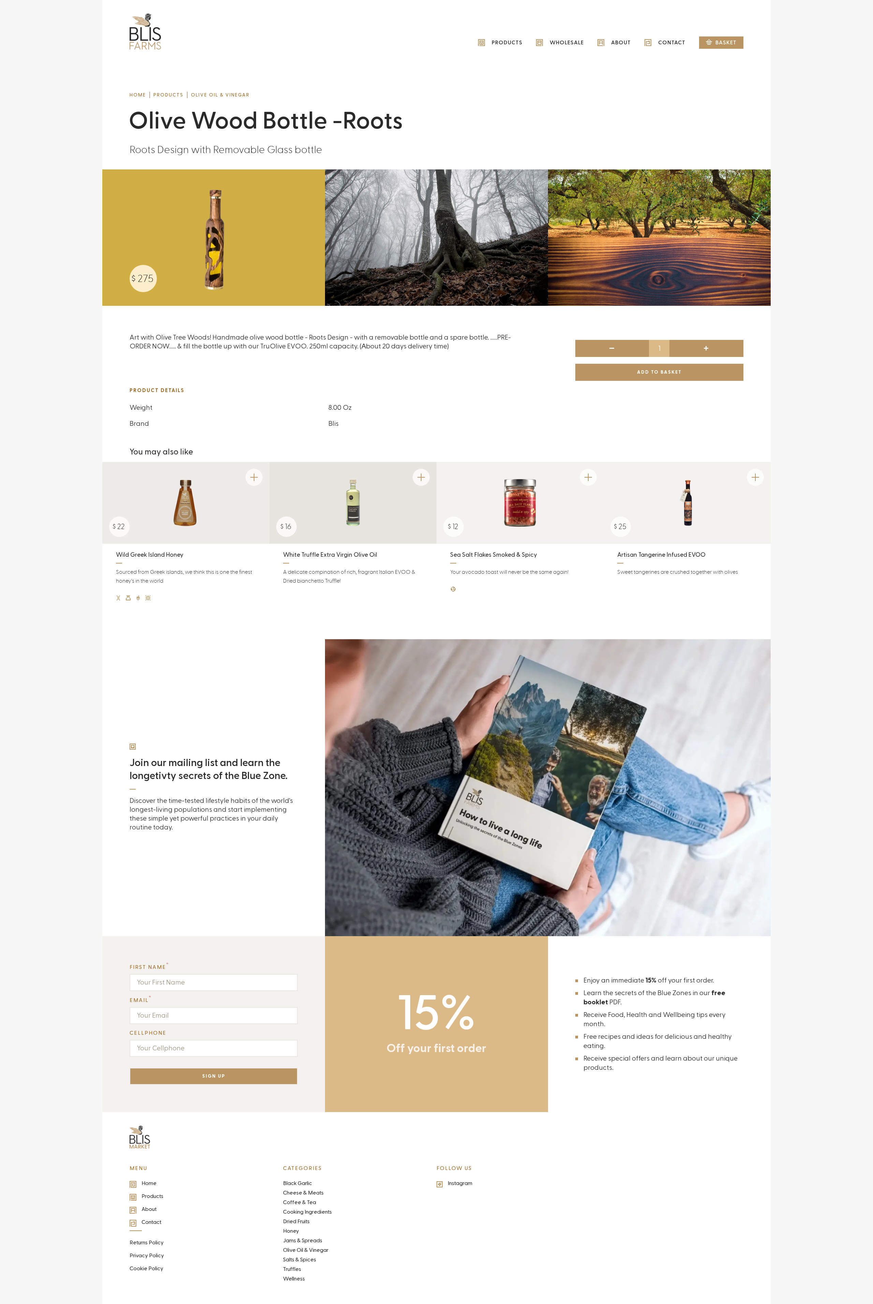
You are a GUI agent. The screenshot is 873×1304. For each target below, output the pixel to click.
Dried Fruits (296, 1221)
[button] (721, 42)
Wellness (294, 1278)
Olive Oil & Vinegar (220, 95)
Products (168, 95)
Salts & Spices (299, 1259)
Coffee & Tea (299, 1202)
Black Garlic (297, 1183)
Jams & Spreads (302, 1240)
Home (138, 95)
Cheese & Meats (303, 1192)
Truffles (292, 1269)
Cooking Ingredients (307, 1212)
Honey (291, 1231)
